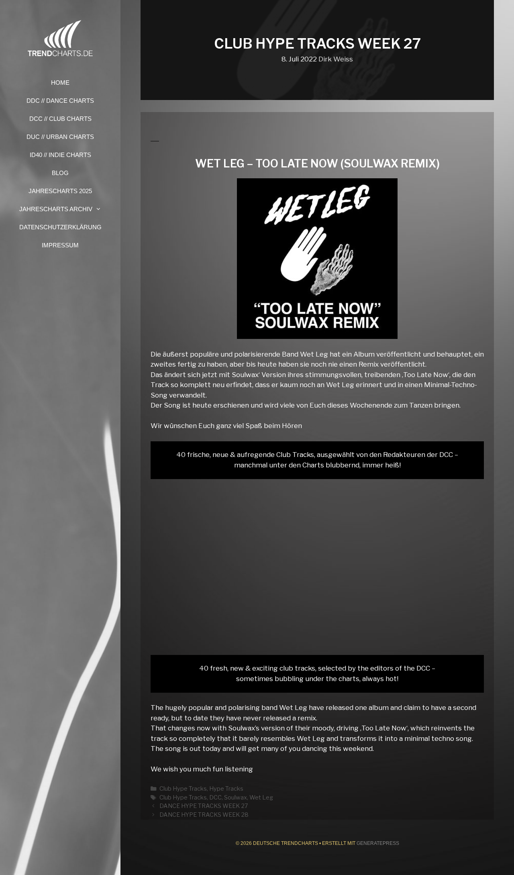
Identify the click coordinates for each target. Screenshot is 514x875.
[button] (100, 209)
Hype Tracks (226, 788)
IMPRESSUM (60, 245)
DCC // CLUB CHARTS (60, 118)
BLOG (60, 172)
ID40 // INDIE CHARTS (60, 154)
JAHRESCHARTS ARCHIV (55, 209)
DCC (215, 797)
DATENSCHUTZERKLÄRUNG (60, 227)
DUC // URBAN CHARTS (60, 136)
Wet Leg (261, 797)
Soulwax (235, 797)
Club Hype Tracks (183, 788)
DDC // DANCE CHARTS (60, 100)
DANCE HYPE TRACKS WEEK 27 (203, 806)
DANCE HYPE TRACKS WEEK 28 (204, 814)
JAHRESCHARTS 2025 (60, 191)
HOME (60, 82)
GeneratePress (378, 843)
